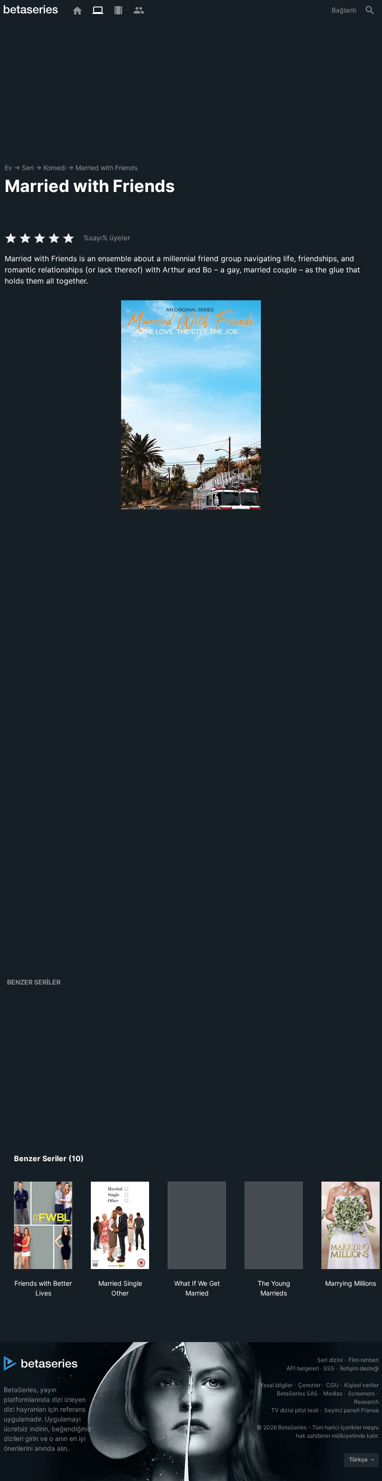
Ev (8, 168)
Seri (28, 168)
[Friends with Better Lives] (43, 1225)
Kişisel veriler (361, 1385)
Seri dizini (330, 1359)
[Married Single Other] (120, 1225)
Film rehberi (363, 1359)
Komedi (54, 168)
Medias (332, 1393)
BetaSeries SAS (297, 1393)
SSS (328, 1368)
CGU (332, 1385)
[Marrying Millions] (350, 1225)
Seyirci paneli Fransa (351, 1410)
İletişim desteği (359, 1368)
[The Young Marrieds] (274, 1225)
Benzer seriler (34, 982)
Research (366, 1401)
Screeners (361, 1393)
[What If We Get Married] (197, 1225)
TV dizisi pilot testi (295, 1410)
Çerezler (309, 1385)
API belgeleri (302, 1368)
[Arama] (370, 10)
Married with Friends (106, 168)
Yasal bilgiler (276, 1385)
